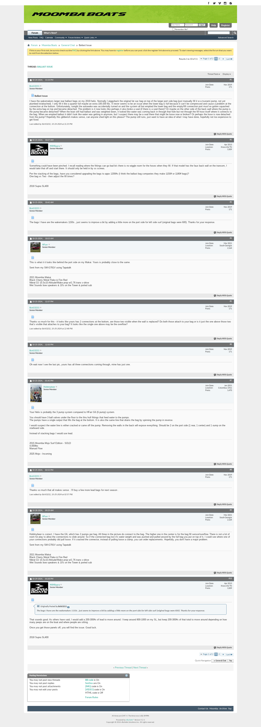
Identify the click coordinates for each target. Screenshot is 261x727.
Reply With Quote (224, 134)
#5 (231, 301)
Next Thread (139, 667)
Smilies (89, 683)
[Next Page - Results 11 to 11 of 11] (223, 59)
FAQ (42, 37)
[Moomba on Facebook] (208, 3)
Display (226, 74)
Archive (223, 709)
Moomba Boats (49, 45)
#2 (231, 140)
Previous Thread (123, 667)
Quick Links (89, 37)
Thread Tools (213, 74)
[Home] (79, 14)
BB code (89, 680)
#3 (231, 202)
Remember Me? (181, 29)
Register (225, 25)
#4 (231, 238)
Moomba (214, 709)
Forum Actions (74, 37)
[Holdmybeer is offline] (36, 393)
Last (228, 59)
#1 (231, 80)
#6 (231, 344)
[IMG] (88, 686)
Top (230, 661)
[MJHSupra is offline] (39, 149)
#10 (230, 578)
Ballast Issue (45, 67)
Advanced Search (225, 37)
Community (60, 37)
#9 (231, 510)
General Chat (68, 45)
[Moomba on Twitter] (214, 3)
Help (213, 25)
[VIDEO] (89, 689)
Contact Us (203, 709)
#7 (231, 380)
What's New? (50, 33)
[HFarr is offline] (35, 247)
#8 (231, 470)
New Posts (33, 37)
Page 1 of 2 (208, 59)
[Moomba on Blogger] (232, 3)
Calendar (49, 37)
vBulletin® (130, 720)
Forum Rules (91, 697)
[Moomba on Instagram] (225, 3)
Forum (35, 33)
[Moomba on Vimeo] (219, 3)
